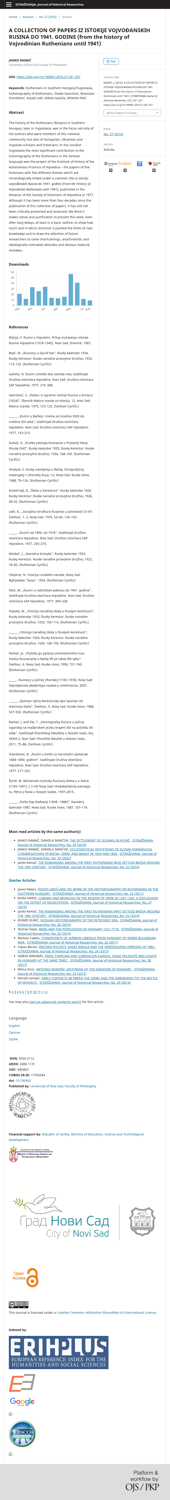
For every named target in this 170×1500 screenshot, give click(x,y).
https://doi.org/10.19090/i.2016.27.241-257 (48, 77)
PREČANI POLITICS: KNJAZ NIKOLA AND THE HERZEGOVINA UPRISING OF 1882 (97, 947)
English (14, 1026)
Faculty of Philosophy (80, 1086)
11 (39, 992)
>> (46, 992)
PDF (113, 61)
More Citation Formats (122, 113)
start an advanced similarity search (55, 1002)
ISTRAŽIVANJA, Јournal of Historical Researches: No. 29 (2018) (86, 842)
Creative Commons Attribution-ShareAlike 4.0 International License (106, 1312)
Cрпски (14, 1032)
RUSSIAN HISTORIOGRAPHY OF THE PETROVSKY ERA (79, 920)
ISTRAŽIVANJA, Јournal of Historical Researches (49, 4)
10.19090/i (23, 1080)
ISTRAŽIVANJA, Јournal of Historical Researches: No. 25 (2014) (93, 867)
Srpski (13, 1039)
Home (13, 17)
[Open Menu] (8, 4)
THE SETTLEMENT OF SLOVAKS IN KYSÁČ (100, 840)
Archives (28, 17)
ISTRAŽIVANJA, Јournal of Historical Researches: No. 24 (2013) (63, 951)
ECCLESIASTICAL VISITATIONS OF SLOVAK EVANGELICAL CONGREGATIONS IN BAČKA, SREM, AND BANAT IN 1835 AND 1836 (85, 851)
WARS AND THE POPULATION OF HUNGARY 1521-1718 (79, 929)
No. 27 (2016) (48, 17)
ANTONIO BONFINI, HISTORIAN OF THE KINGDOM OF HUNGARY (84, 969)
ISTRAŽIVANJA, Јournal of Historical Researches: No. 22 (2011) (98, 893)
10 (34, 992)
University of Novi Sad (47, 1086)
